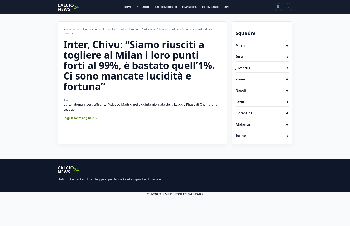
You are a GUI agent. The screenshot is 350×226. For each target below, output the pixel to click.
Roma (262, 79)
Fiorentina (262, 113)
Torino (262, 135)
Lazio (262, 102)
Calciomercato (166, 7)
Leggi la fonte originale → (80, 118)
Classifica (189, 7)
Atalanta (262, 124)
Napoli (262, 90)
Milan (262, 45)
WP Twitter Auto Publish (159, 193)
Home (128, 7)
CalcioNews (68, 7)
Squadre (143, 7)
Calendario (210, 7)
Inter (262, 56)
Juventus (262, 68)
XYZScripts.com (195, 193)
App (226, 7)
